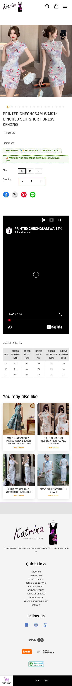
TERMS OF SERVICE (36, 594)
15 (60, 107)
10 (41, 107)
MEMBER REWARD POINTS (36, 601)
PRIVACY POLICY (36, 586)
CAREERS (36, 605)
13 (53, 107)
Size (5, 170)
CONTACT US (36, 576)
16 (64, 107)
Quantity (7, 179)
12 (49, 107)
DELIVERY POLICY (36, 590)
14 (56, 107)
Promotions (8, 143)
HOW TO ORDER (36, 579)
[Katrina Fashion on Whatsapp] (45, 627)
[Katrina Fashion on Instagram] (36, 627)
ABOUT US (36, 572)
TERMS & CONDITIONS (36, 583)
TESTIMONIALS (36, 597)
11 (45, 107)
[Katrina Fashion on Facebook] (26, 627)
